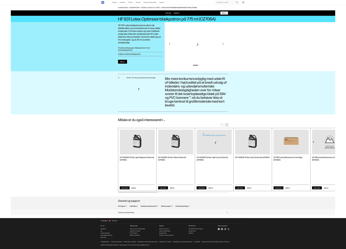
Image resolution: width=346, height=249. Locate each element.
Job (101, 231)
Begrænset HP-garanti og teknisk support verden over (216, 241)
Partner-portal (192, 231)
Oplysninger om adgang (130, 241)
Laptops (114, 2)
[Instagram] (225, 229)
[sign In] (243, 2)
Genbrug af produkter (116, 241)
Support (161, 2)
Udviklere (191, 233)
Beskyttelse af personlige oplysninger (147, 241)
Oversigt (168, 13)
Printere (130, 2)
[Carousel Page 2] (197, 65)
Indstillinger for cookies (165, 241)
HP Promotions (133, 233)
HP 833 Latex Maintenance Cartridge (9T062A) (288, 158)
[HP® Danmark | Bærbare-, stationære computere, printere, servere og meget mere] (103, 2)
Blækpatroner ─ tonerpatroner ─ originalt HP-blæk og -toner (139, 7)
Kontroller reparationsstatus (166, 235)
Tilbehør (138, 2)
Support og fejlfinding (164, 231)
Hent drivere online (164, 228)
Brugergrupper (163, 233)
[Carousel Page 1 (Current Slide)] (193, 65)
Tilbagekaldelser (105, 241)
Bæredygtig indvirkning (106, 235)
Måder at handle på (135, 235)
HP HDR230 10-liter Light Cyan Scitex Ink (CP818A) (212, 158)
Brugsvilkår (197, 241)
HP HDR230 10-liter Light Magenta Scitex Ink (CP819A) (137, 158)
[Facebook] (222, 229)
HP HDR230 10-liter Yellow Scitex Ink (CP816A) (172, 158)
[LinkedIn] (219, 229)
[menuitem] (114, 2)
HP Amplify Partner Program (196, 228)
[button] (170, 44)
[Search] (237, 2)
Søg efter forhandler (135, 231)
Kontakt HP (103, 228)
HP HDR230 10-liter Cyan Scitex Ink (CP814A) (252, 157)
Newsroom (103, 237)
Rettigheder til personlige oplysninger (183, 241)
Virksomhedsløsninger (150, 2)
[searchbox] (225, 2)
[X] (228, 229)
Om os (102, 226)
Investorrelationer (105, 233)
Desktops (122, 2)
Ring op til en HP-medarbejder (137, 228)
